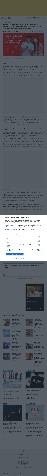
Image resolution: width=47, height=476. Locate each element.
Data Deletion (16, 258)
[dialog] (23, 238)
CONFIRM (14, 254)
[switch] (38, 236)
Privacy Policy (30, 258)
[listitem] (23, 234)
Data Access (23, 258)
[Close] (44, 217)
